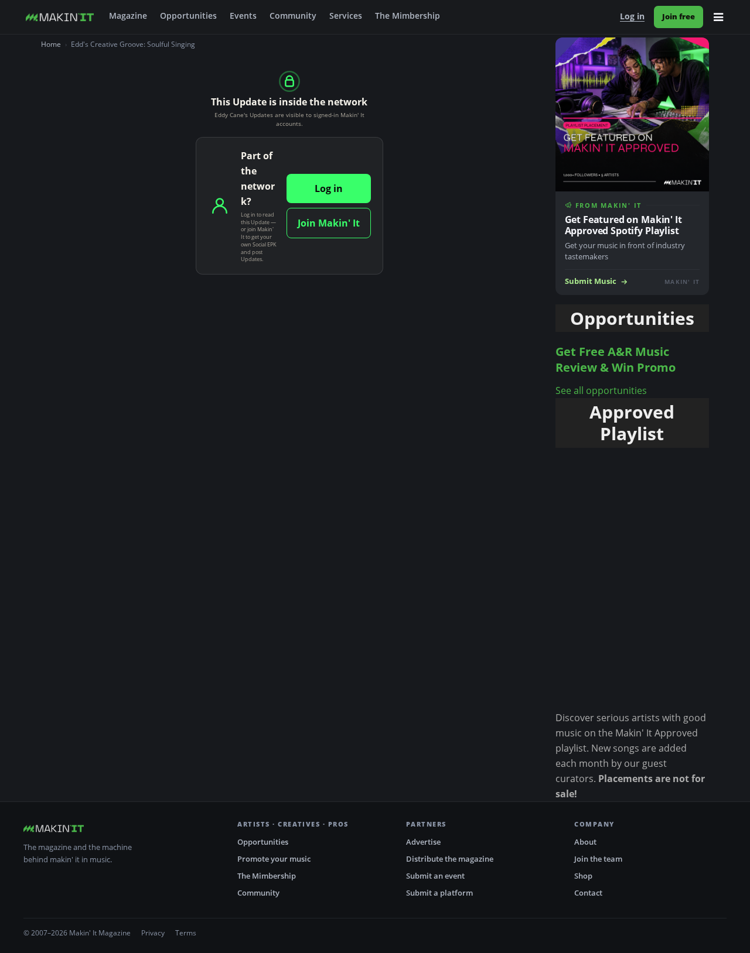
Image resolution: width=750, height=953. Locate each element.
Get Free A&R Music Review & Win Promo (615, 359)
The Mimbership (407, 16)
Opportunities (188, 16)
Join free (678, 16)
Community (293, 16)
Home (51, 44)
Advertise (423, 842)
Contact (588, 892)
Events (243, 16)
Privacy (153, 932)
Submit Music (590, 281)
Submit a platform (439, 892)
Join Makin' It (329, 223)
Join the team (598, 858)
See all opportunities (601, 390)
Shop (583, 875)
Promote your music (274, 858)
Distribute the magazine (449, 858)
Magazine (128, 16)
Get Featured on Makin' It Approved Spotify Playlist (623, 225)
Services (345, 16)
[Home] (60, 17)
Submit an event (435, 875)
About (585, 842)
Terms (185, 932)
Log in (632, 16)
